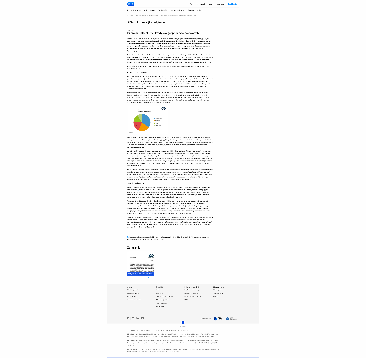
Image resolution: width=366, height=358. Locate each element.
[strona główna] (127, 15)
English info (134, 330)
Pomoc (215, 300)
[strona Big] (218, 318)
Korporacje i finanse (133, 293)
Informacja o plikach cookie (192, 296)
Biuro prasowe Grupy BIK (138, 15)
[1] (138, 190)
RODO (186, 300)
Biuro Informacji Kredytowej (147, 22)
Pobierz (150, 277)
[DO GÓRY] (183, 322)
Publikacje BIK (162, 10)
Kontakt (210, 4)
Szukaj (202, 4)
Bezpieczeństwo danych (191, 293)
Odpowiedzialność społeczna (164, 296)
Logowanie (220, 4)
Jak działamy (159, 293)
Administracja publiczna (134, 300)
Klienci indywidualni (133, 290)
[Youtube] (142, 318)
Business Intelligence (177, 10)
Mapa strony (145, 330)
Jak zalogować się (218, 293)
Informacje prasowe (133, 10)
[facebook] (129, 318)
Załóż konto (232, 4)
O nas (157, 290)
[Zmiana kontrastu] (191, 4)
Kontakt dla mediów (194, 10)
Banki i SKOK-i (131, 296)
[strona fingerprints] (231, 318)
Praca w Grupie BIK (161, 303)
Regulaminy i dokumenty (191, 290)
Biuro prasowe (160, 306)
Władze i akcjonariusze (162, 300)
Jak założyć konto (218, 290)
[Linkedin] (138, 318)
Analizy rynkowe (149, 10)
